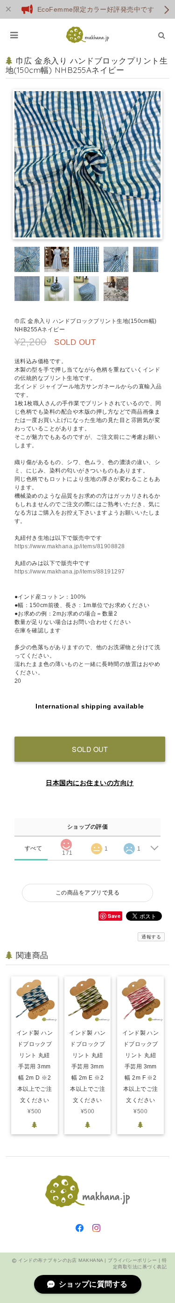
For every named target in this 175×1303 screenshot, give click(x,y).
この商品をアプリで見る (87, 892)
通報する (151, 936)
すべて (33, 848)
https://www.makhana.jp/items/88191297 (69, 571)
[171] (66, 842)
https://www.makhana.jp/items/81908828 (69, 546)
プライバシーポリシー (132, 1260)
